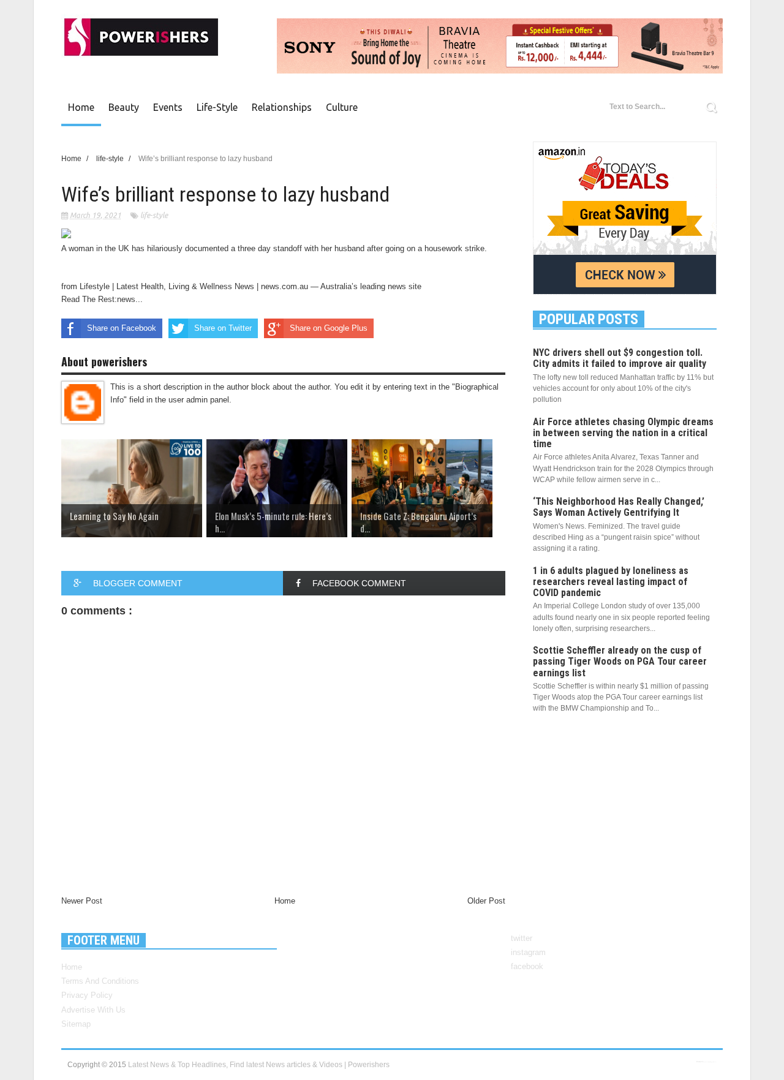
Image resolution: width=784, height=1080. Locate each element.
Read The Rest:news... (102, 299)
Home (81, 107)
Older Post (486, 900)
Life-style (217, 107)
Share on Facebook (121, 328)
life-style (154, 215)
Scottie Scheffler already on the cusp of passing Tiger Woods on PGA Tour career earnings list (620, 661)
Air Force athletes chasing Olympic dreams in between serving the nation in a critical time (623, 433)
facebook (527, 966)
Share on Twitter (223, 328)
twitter (521, 938)
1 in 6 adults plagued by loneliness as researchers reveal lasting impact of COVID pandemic (610, 582)
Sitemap (76, 1024)
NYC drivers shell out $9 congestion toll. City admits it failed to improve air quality (619, 358)
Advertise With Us (93, 1009)
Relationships (282, 107)
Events (168, 107)
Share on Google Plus (329, 328)
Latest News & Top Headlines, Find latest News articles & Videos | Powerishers (259, 1064)
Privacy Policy (87, 995)
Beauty (123, 107)
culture (342, 107)
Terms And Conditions (100, 981)
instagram (528, 952)
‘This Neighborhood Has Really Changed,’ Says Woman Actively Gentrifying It (618, 507)
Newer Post (81, 900)
